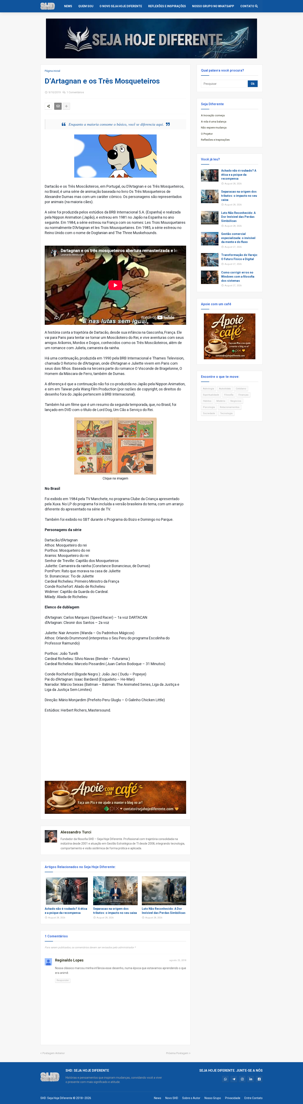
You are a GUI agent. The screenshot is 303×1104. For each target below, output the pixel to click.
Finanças (243, 395)
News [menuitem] (68, 6)
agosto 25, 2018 (177, 960)
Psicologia (209, 407)
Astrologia (208, 388)
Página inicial (52, 70)
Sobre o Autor (191, 1098)
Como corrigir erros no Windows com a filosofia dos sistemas (237, 276)
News (157, 1098)
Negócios (235, 401)
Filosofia (228, 395)
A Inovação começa (213, 115)
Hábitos (207, 401)
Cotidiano (241, 388)
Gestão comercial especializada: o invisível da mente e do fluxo (238, 238)
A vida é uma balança (213, 121)
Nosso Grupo (212, 1098)
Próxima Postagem (177, 1053)
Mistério (220, 401)
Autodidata (225, 388)
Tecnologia (226, 413)
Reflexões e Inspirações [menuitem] (167, 6)
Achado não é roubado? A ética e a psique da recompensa (66, 910)
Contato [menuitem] (247, 6)
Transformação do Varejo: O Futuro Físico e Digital (239, 257)
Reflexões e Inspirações (215, 139)
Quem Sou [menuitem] (85, 6)
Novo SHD (171, 1098)
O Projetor (207, 133)
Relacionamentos (229, 407)
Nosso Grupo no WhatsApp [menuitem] (213, 6)
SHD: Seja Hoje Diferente (56, 1098)
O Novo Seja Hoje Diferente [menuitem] (121, 6)
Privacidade (232, 1098)
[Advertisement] (115, 747)
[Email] (58, 106)
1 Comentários (75, 92)
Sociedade (209, 413)
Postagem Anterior (53, 1053)
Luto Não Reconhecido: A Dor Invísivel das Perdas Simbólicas (164, 910)
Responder (63, 980)
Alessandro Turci (76, 832)
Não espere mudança (214, 127)
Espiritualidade (211, 395)
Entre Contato (253, 1098)
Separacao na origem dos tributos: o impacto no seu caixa (115, 910)
